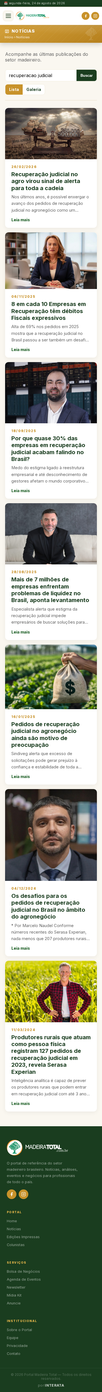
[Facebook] (86, 16)
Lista (14, 89)
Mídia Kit (14, 1295)
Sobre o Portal (19, 1330)
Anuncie (14, 1303)
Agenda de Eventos (24, 1279)
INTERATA (54, 1385)
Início (9, 37)
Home (12, 1221)
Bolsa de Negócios (23, 1271)
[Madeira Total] (32, 16)
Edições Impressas (23, 1237)
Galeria (33, 89)
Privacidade (17, 1346)
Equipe (12, 1338)
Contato (13, 1353)
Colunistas (16, 1245)
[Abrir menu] (8, 15)
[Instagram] (95, 16)
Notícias (22, 37)
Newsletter (16, 1287)
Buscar (86, 75)
